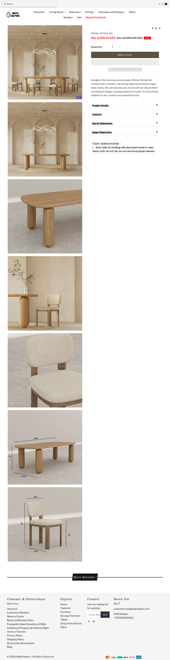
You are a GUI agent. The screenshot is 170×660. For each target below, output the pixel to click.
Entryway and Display (111, 12)
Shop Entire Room (96, 17)
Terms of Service (16, 631)
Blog (9, 647)
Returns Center (15, 616)
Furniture (65, 612)
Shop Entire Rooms (71, 623)
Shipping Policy (15, 639)
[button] (125, 62)
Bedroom (74, 12)
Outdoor (68, 17)
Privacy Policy (15, 635)
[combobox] (29, 4)
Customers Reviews (18, 612)
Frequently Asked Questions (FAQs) (26, 624)
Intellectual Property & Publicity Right (28, 628)
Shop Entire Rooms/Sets (20, 643)
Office (132, 12)
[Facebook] (89, 621)
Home (63, 604)
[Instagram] (94, 621)
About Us (12, 608)
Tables (64, 619)
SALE (63, 627)
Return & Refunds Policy (20, 620)
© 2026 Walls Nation (18, 656)
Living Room (56, 12)
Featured (39, 12)
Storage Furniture (70, 615)
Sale (79, 17)
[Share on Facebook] (153, 28)
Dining (89, 12)
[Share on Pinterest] (159, 28)
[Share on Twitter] (156, 28)
